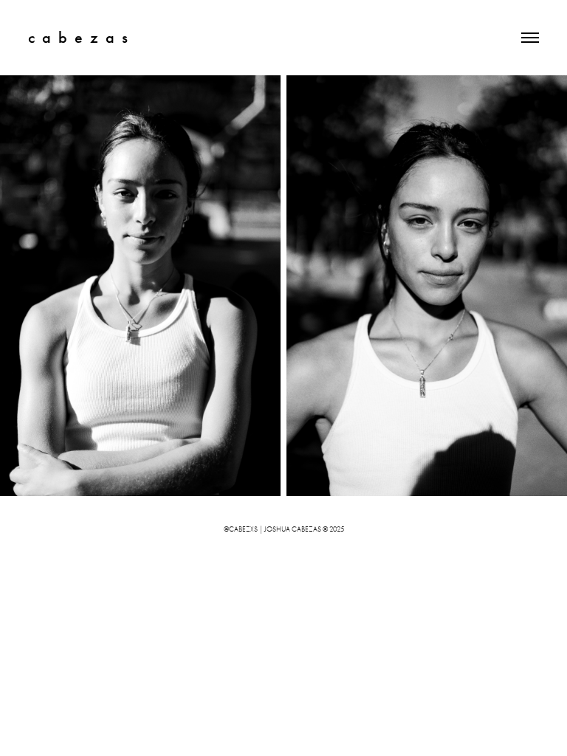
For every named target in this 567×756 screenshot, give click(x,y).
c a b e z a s (78, 37)
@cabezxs (241, 529)
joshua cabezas (292, 529)
